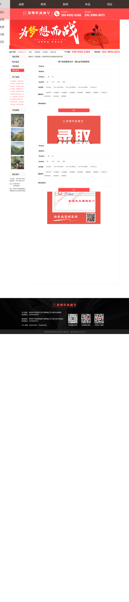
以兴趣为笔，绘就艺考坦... (17, 81)
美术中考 (104, 92)
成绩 (21, 4)
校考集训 (64, 92)
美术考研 (56, 96)
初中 (64, 82)
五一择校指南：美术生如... (17, 96)
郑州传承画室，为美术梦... (17, 102)
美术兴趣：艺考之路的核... (17, 104)
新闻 (65, 4)
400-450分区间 (70, 87)
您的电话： (42, 71)
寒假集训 (80, 92)
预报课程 (40, 94)
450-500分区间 (83, 87)
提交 (74, 110)
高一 (48, 82)
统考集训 (56, 92)
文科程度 (40, 87)
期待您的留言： (42, 103)
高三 (58, 82)
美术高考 (48, 92)
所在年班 (41, 82)
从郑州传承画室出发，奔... (17, 94)
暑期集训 (88, 92)
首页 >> (32, 56)
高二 (53, 82)
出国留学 (64, 96)
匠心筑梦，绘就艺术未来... (17, 91)
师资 (43, 4)
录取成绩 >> (38, 56)
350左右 (48, 87)
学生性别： (42, 76)
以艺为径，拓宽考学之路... (17, 83)
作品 (87, 4)
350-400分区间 (58, 87)
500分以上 (93, 87)
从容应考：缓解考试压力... (17, 89)
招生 (110, 4)
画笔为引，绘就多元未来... (17, 86)
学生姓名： (42, 66)
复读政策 (72, 92)
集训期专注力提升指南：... (17, 99)
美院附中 (96, 92)
